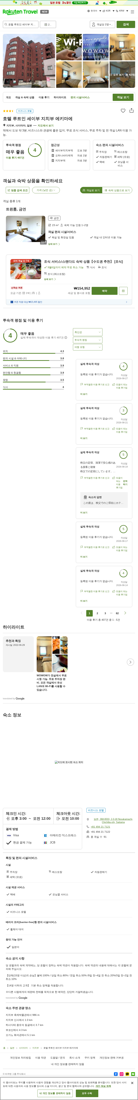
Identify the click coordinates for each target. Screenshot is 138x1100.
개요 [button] (8, 97)
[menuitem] (94, 11)
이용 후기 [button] (44, 97)
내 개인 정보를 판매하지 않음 (67, 1064)
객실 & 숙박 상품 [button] (24, 97)
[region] (69, 1088)
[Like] (123, 110)
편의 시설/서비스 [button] (80, 97)
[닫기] (132, 1083)
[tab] (91, 190)
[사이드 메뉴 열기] (132, 12)
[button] (20, 11)
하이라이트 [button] (60, 97)
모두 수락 (87, 1093)
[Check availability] (123, 291)
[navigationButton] (81, 613)
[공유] (131, 110)
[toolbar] (64, 24)
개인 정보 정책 (103, 1086)
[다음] (130, 662)
